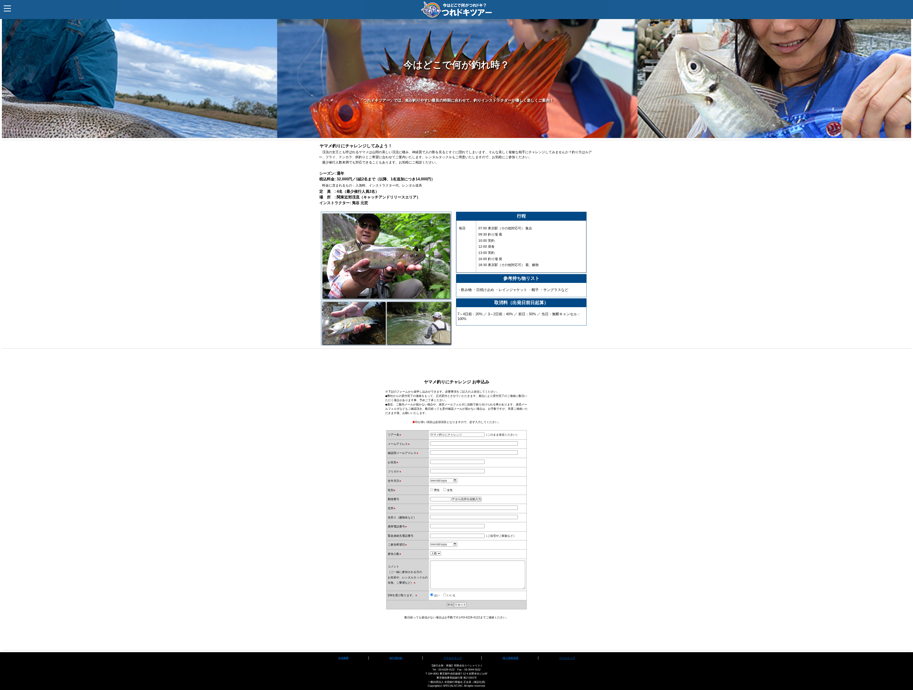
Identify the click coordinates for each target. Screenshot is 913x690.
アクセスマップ (452, 657)
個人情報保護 (510, 657)
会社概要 (343, 657)
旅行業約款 (396, 657)
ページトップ (567, 657)
